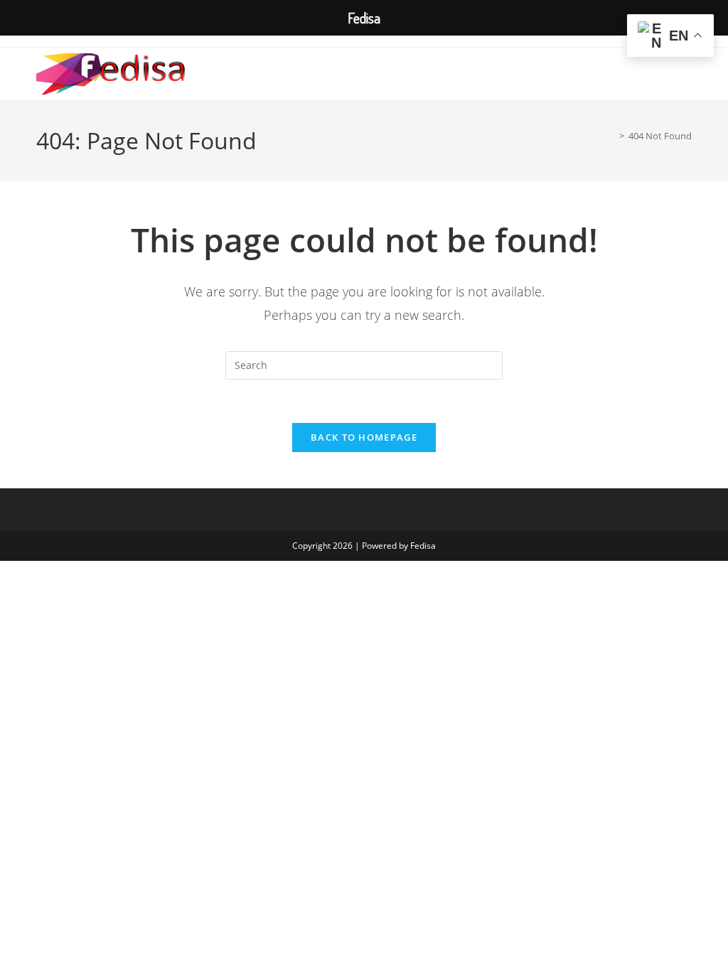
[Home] (611, 135)
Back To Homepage (364, 437)
